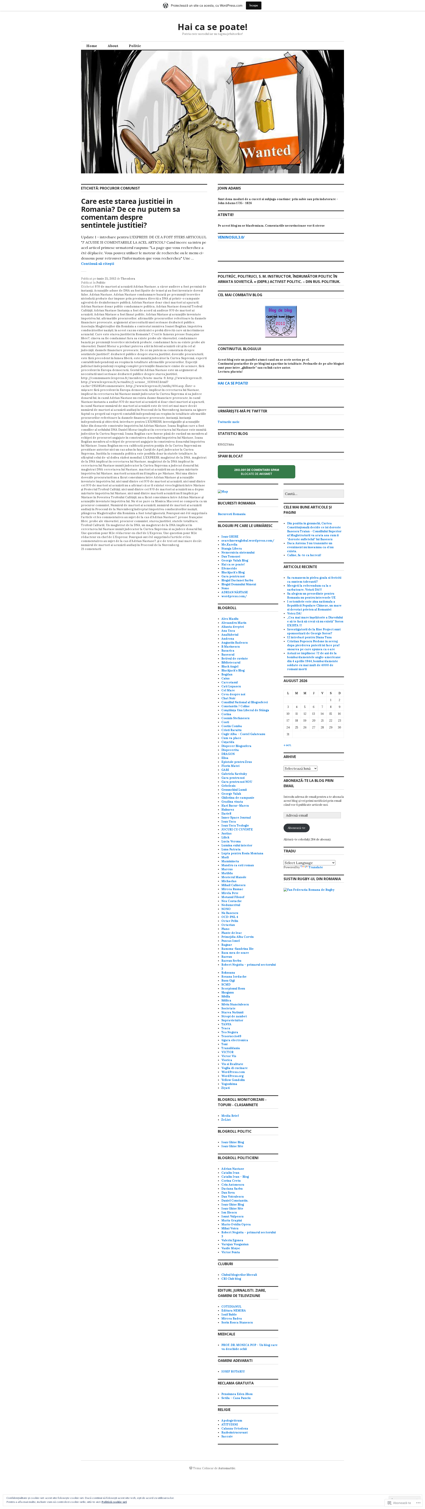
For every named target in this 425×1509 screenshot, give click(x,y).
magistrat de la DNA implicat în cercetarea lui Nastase (144, 459)
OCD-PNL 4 (229, 917)
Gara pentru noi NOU (236, 782)
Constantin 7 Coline (235, 706)
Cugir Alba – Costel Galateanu (243, 734)
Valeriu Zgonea (232, 1240)
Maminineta (230, 861)
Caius (225, 678)
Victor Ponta (230, 1252)
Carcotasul (229, 682)
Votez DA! (294, 613)
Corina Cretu (231, 1181)
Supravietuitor (232, 1020)
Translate (316, 867)
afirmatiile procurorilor (119, 318)
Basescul (227, 654)
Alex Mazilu (229, 619)
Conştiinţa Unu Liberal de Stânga (245, 710)
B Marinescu (230, 646)
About (113, 46)
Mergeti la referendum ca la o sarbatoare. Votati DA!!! (309, 587)
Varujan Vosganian (235, 1244)
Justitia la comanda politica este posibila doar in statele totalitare (144, 453)
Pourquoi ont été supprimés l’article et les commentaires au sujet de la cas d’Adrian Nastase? (144, 515)
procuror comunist (134, 521)
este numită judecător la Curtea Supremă (164, 358)
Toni (224, 1044)
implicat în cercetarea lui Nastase (174, 390)
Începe (253, 5)
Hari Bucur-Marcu (235, 806)
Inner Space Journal (236, 817)
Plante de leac (231, 933)
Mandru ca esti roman (237, 865)
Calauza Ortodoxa (234, 1428)
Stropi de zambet (234, 1016)
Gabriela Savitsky (234, 774)
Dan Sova (228, 1192)
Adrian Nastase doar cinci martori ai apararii (165, 302)
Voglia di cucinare (234, 1068)
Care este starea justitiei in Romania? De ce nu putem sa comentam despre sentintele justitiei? (130, 213)
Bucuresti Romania (232, 514)
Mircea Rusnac (232, 889)
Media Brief (230, 1116)
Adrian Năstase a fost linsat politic (119, 314)
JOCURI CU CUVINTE (237, 829)
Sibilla (225, 996)
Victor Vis (228, 1056)
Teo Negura (229, 1032)
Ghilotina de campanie (237, 798)
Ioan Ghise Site (232, 1146)
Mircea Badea (231, 1318)
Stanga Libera (231, 548)
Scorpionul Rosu (233, 988)
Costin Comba (231, 726)
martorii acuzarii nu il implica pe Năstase (144, 473)
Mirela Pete (229, 893)
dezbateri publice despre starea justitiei (140, 354)
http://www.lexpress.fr (184, 378)
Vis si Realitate (232, 1064)
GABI (225, 770)
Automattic (226, 1468)
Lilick (225, 837)
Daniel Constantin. (234, 1200)
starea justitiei (160, 521)
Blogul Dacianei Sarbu (237, 580)
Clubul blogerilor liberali (239, 1275)
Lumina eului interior (236, 845)
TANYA (226, 1024)
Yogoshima (229, 1084)
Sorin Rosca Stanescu (237, 1322)
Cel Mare (228, 690)
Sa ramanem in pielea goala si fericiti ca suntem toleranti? (314, 580)
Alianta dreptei (232, 627)
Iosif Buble (229, 1314)
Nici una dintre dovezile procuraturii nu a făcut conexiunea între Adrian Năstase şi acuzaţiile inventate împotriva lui (139, 477)
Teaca (225, 1028)
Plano (225, 929)
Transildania (230, 1048)
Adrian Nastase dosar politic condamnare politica (118, 306)
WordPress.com (233, 1072)
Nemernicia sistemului (238, 552)
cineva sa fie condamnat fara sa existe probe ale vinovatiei (134, 338)
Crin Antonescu (232, 1185)
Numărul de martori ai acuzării (133, 505)
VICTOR (227, 1052)
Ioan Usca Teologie (235, 825)
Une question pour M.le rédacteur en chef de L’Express (121, 533)
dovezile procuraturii (187, 354)
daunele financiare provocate (117, 350)
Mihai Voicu (229, 1228)
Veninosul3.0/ (231, 237)
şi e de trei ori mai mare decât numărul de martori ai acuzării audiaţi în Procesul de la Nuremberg (141, 543)
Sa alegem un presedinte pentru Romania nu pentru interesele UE (311, 595)
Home (91, 46)
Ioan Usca (228, 821)
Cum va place (231, 738)
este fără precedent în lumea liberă (106, 358)
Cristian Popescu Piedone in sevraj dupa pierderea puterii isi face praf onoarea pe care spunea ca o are (313, 645)
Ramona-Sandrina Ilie (237, 949)
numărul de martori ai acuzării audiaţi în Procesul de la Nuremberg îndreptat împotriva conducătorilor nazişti (141, 507)
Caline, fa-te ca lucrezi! (304, 555)
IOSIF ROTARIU (233, 1371)
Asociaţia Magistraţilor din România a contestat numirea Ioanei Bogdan (133, 326)
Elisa (224, 758)
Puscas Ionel (230, 941)
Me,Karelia (229, 544)
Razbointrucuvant (234, 1432)
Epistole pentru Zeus (236, 762)
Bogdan (226, 674)
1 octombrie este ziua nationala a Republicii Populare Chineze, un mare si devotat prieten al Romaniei (314, 605)
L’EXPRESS (151, 457)
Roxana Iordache (234, 976)
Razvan (226, 957)
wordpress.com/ (234, 596)
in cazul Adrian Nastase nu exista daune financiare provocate (143, 398)
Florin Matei (230, 766)
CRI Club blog (231, 1279)
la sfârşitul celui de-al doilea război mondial (139, 455)
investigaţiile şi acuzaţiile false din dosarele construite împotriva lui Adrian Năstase (140, 424)
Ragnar (226, 945)
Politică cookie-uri (114, 1501)
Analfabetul (229, 635)
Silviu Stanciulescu (235, 1004)
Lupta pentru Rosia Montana (242, 853)
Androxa (227, 639)
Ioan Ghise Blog (232, 1142)
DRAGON (228, 754)
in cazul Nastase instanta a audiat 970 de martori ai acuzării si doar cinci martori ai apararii (142, 400)
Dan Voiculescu (232, 1196)
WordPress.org (232, 1076)
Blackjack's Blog (233, 572)
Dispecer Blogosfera (236, 746)
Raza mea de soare (235, 953)
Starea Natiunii (232, 1012)
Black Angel (229, 666)
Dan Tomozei (230, 556)
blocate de (260, 473)
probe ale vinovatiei (103, 521)
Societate (228, 1008)
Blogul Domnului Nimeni (238, 584)
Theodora (128, 279)
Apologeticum (231, 1420)
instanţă (172, 418)
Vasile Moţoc (230, 1248)
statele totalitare (185, 521)
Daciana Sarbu (232, 1189)
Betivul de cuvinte (234, 658)
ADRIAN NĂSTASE (234, 592)
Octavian (228, 925)
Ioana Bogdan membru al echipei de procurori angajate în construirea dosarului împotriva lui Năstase (143, 441)
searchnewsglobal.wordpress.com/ (247, 540)
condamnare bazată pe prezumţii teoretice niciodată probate (139, 340)
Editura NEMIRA (233, 1310)
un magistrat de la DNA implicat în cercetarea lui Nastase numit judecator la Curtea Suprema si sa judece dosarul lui (141, 527)
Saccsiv (227, 1436)
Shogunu (227, 992)
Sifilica (226, 1000)
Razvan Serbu (231, 961)
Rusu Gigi (228, 980)
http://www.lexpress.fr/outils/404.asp (155, 386)
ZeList (226, 1120)
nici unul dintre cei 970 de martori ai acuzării (149, 481)
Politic (135, 46)
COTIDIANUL (231, 1306)
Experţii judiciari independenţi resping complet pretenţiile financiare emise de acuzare (139, 364)
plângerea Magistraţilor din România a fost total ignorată (123, 513)
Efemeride (229, 568)
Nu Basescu (229, 913)
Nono (225, 588)
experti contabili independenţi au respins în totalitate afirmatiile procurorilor (144, 360)
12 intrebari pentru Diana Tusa (309, 637)
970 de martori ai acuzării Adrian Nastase (125, 286)
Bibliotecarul (230, 662)
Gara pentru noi (233, 576)
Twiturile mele (229, 422)
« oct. (287, 745)
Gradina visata (232, 802)
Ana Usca (228, 631)
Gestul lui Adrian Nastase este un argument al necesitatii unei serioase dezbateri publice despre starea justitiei (139, 372)
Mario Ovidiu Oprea (236, 1224)
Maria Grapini (231, 1220)
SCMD (225, 984)
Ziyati (225, 1088)
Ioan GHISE (229, 536)
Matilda (227, 873)
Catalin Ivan (230, 1173)
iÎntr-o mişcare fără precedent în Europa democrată (138, 388)
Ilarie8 (226, 813)
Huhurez (227, 809)
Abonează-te (296, 828)
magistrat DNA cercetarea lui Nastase (109, 469)
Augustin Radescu (234, 643)
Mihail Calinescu (233, 885)
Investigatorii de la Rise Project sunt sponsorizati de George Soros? (314, 631)
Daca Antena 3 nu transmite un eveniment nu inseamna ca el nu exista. (310, 547)
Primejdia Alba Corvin (237, 937)
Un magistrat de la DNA (123, 525)
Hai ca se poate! (212, 27)
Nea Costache (231, 901)
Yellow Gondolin (233, 1080)
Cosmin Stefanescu (235, 718)
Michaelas (228, 881)
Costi (225, 722)
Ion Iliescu (229, 1212)
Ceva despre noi (233, 694)
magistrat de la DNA (175, 457)
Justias (226, 833)
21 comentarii (91, 549)
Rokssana (228, 972)
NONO (226, 909)
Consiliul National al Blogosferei (244, 702)
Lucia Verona (231, 841)
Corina (226, 714)
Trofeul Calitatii (92, 525)
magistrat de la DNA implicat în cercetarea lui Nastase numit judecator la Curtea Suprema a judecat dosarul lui (139, 463)
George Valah (231, 794)
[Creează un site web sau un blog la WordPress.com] (190, 1468)
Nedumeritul (230, 905)
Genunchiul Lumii (234, 790)
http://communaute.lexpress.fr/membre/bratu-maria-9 (123, 378)
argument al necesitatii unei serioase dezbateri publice (154, 322)
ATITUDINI (229, 1424)
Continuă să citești (97, 263)
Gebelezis (228, 786)
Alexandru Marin (233, 623)
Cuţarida (227, 742)
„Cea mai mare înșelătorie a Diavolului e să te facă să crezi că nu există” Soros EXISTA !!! (315, 621)
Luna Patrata (231, 849)
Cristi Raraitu (231, 730)
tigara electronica (234, 1040)
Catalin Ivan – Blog (235, 1177)
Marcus (227, 869)
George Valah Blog (234, 560)
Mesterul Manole (233, 877)
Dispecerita (230, 750)
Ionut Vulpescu (232, 1216)
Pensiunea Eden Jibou (237, 1394)
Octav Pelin (229, 921)
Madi (225, 857)
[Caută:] (314, 494)
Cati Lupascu (231, 686)
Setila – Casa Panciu (236, 1398)
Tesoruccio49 (231, 1036)
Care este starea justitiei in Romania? (122, 334)
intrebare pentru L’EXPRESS (141, 422)
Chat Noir (228, 698)
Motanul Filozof (232, 897)
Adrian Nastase (100, 294)
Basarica (227, 650)
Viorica (226, 1060)
